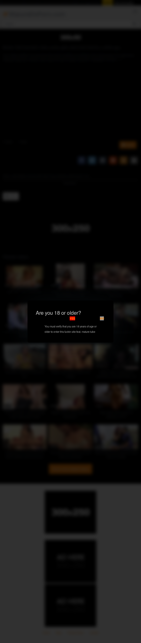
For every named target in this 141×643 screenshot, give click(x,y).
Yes (72, 318)
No (102, 318)
